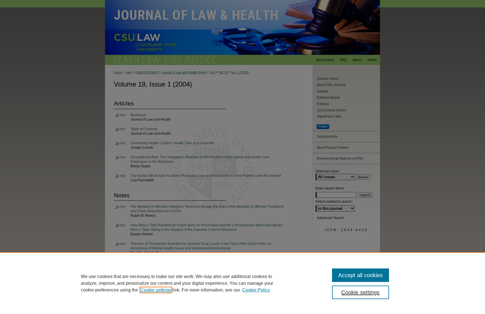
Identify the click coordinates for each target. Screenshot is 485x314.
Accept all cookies (360, 275)
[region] (242, 283)
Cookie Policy (256, 290)
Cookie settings (155, 290)
